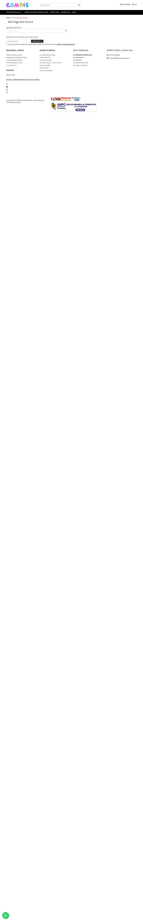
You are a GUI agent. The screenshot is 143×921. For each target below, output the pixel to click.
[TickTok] (7, 89)
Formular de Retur (46, 60)
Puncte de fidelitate (46, 71)
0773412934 (114, 55)
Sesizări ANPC (44, 68)
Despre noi (65, 12)
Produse (10, 70)
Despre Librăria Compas (14, 55)
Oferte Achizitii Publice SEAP (36, 12)
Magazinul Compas (15, 50)
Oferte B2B (54, 12)
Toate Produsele (13, 12)
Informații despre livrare (14, 63)
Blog (74, 12)
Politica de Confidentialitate (66, 44)
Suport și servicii (47, 50)
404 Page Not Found (19, 17)
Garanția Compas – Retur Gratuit (50, 63)
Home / (9, 17)
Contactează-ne (11, 65)
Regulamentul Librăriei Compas (16, 57)
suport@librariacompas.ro (119, 58)
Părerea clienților (45, 65)
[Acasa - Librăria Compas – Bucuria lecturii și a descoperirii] (17, 5)
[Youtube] (7, 87)
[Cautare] (79, 5)
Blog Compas (10, 75)
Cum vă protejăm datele (14, 60)
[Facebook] (7, 84)
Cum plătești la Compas (47, 55)
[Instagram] (7, 92)
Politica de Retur (45, 57)
